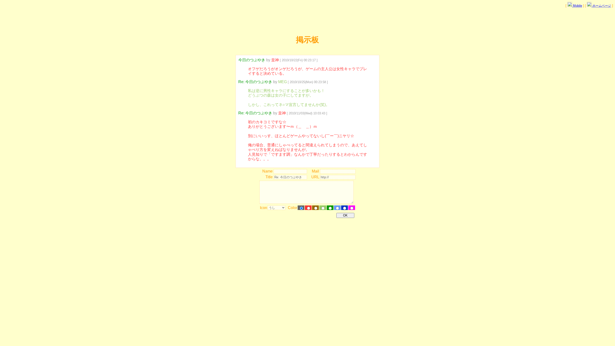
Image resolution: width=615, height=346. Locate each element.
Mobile (577, 5)
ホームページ (601, 5)
